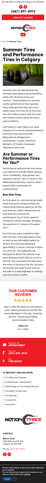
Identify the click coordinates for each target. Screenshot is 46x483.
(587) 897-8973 (23, 11)
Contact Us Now (23, 17)
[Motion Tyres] (23, 26)
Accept (7, 479)
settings (27, 474)
